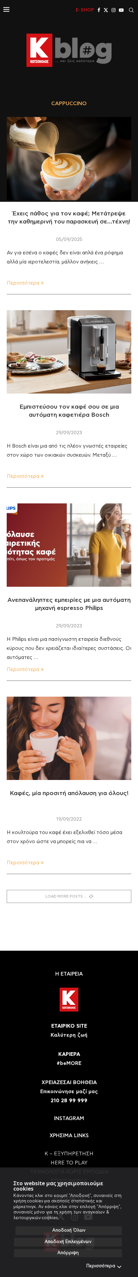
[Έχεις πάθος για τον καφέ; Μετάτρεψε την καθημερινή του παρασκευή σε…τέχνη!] (69, 158)
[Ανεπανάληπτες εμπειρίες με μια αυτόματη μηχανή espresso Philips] (69, 545)
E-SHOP (85, 10)
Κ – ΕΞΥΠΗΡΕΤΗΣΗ (69, 1153)
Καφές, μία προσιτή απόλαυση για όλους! (69, 793)
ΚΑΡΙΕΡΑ (69, 1054)
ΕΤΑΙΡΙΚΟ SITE (69, 1026)
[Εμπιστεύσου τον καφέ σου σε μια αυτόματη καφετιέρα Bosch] (69, 352)
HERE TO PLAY (69, 1162)
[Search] (131, 10)
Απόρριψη (68, 1253)
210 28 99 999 (69, 1100)
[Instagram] (114, 10)
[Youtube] (121, 10)
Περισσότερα (100, 1266)
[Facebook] (98, 10)
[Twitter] (106, 10)
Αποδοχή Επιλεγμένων (68, 1242)
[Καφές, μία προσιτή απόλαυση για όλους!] (69, 738)
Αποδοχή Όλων (68, 1230)
